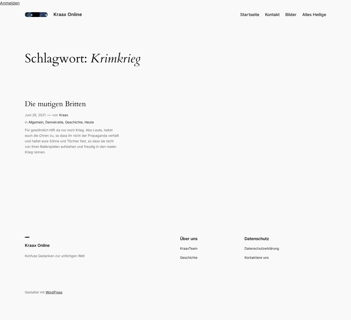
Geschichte (74, 122)
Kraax (63, 115)
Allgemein (35, 122)
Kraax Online (67, 14)
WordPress (54, 292)
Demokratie (54, 122)
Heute (89, 122)
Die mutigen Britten (55, 104)
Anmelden (10, 3)
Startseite (249, 14)
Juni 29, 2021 (35, 115)
